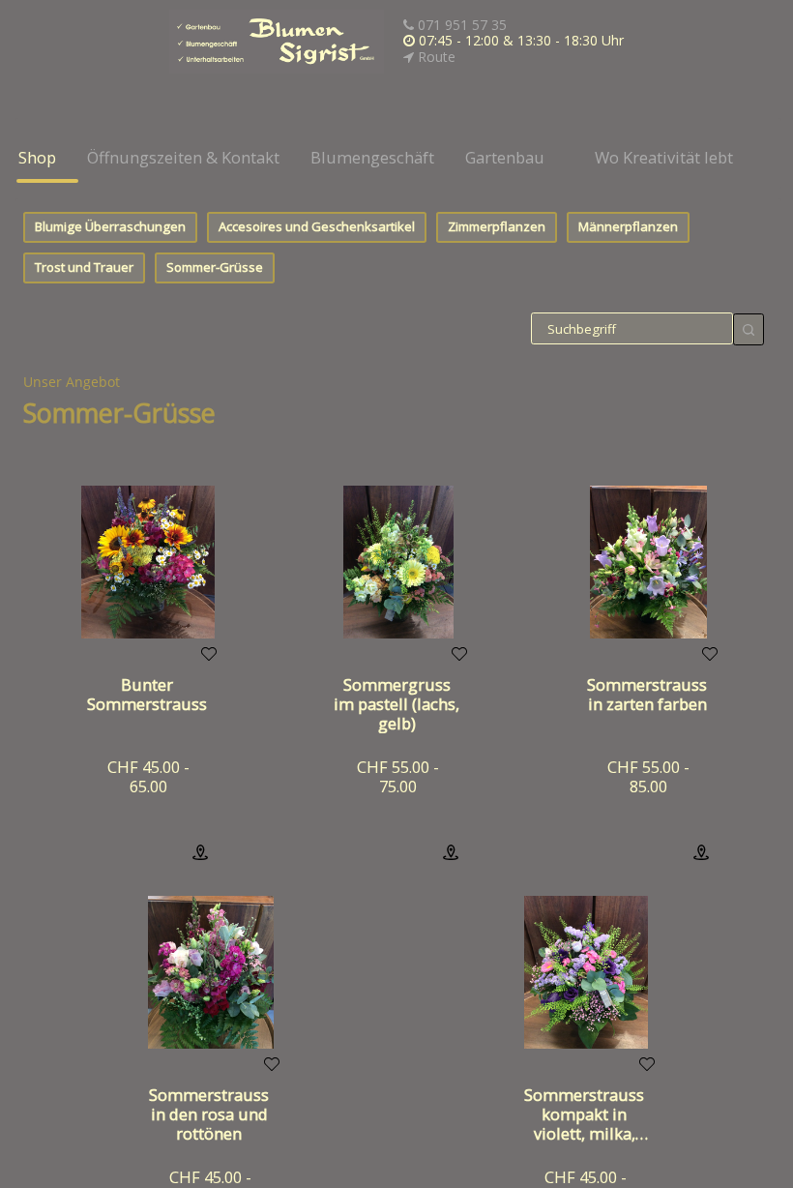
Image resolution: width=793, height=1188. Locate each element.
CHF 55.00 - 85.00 (648, 776)
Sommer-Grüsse (214, 267)
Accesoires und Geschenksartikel (317, 226)
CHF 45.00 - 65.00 (148, 776)
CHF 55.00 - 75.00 (398, 776)
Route (434, 56)
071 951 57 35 (460, 24)
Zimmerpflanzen (496, 226)
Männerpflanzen (628, 226)
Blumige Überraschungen (110, 226)
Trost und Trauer (84, 267)
